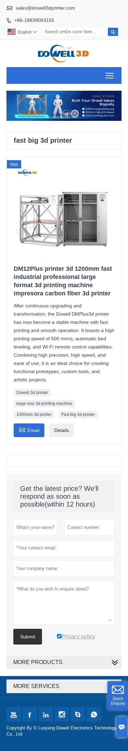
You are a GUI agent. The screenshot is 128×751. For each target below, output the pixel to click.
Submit (27, 636)
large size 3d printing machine (44, 403)
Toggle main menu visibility (110, 75)
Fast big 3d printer (78, 414)
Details (61, 430)
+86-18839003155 (34, 20)
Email (29, 429)
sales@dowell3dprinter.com (45, 8)
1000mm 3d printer (34, 414)
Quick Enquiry (118, 701)
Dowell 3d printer (32, 392)
